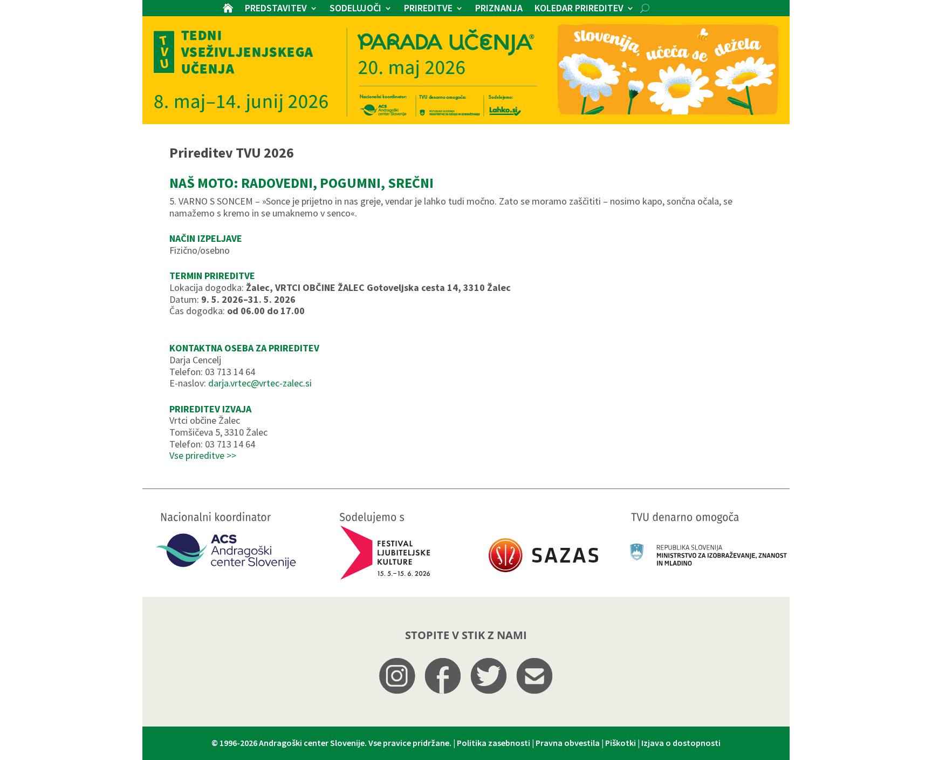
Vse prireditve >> (202, 455)
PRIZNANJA (499, 9)
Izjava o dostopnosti (681, 742)
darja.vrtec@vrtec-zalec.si (260, 383)
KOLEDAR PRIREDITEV (578, 9)
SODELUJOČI (355, 9)
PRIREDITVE (428, 9)
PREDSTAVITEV (276, 9)
